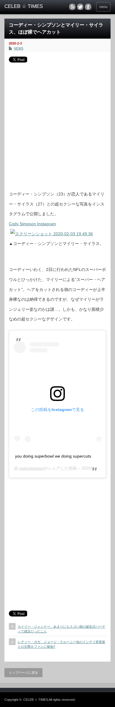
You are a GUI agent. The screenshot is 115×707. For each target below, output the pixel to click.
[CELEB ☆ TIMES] (27, 6)
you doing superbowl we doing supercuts (53, 456)
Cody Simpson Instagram (32, 223)
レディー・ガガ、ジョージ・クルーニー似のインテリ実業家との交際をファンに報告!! (61, 644)
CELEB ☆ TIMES (35, 699)
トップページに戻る (23, 672)
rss (72, 7)
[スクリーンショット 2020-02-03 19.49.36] (51, 233)
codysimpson (31, 468)
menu (103, 7)
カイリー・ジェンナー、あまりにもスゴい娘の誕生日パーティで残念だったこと (61, 629)
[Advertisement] (57, 124)
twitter (80, 7)
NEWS (18, 48)
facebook (88, 7)
